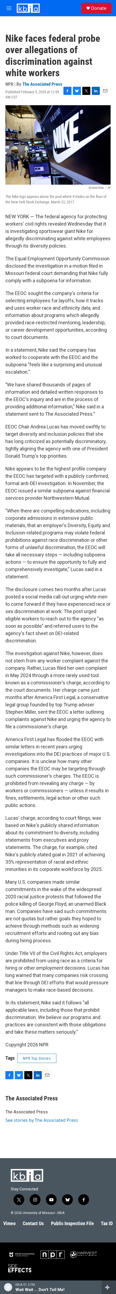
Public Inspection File (72, 1223)
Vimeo (9, 1223)
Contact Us (33, 1223)
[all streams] (109, 1287)
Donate (98, 8)
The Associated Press (42, 84)
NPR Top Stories (37, 1058)
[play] (8, 1287)
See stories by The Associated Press (41, 1120)
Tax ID (107, 1223)
